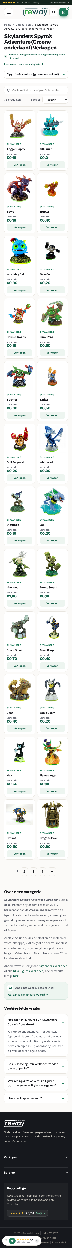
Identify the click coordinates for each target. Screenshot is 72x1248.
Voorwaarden (42, 1242)
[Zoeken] (53, 12)
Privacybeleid (59, 1242)
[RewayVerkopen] (35, 12)
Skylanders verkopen (53, 966)
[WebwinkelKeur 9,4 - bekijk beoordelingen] (12, 1241)
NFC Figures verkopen (28, 971)
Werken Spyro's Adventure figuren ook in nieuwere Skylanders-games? (32, 1083)
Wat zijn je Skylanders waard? (27, 994)
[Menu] (8, 12)
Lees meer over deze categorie (24, 64)
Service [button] (9, 1172)
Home (7, 24)
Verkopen (20, 164)
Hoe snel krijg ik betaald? (25, 1098)
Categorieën (23, 24)
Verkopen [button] (10, 1157)
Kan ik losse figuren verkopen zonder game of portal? (33, 1066)
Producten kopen (59, 2)
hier (16, 976)
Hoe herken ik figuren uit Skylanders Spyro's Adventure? (32, 1022)
